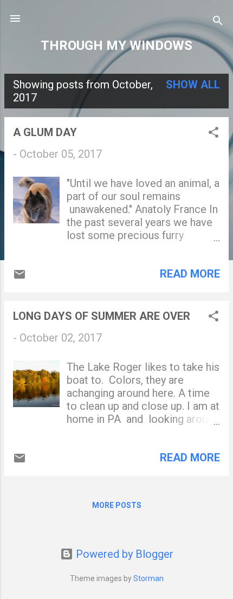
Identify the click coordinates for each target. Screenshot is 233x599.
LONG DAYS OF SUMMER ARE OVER (101, 316)
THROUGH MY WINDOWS (116, 45)
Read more (190, 273)
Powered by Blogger (123, 554)
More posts (116, 505)
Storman (148, 578)
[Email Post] (19, 277)
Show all (193, 84)
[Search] (217, 21)
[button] (213, 133)
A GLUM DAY (45, 132)
